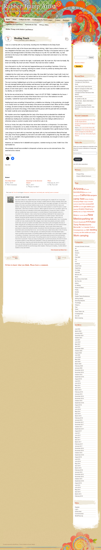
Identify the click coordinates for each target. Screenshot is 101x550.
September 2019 (79, 376)
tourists (87, 227)
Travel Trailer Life (79, 311)
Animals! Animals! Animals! (82, 246)
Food (76, 255)
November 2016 (79, 450)
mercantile (90, 211)
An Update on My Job (81, 98)
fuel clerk (81, 206)
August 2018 (78, 405)
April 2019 (77, 387)
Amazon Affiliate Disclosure (83, 176)
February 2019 (79, 392)
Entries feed (78, 511)
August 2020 (78, 353)
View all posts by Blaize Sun (59, 250)
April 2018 (77, 413)
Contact (57, 20)
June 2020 (78, 357)
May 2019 (77, 385)
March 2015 (78, 494)
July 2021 (77, 340)
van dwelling (91, 229)
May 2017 (77, 437)
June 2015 (78, 487)
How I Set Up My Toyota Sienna (83, 86)
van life (81, 232)
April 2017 (77, 439)
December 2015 (79, 474)
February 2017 (79, 444)
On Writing (78, 285)
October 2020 (78, 350)
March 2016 (78, 468)
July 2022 (77, 329)
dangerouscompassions (81, 120)
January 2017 (78, 446)
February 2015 (79, 496)
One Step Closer (10, 181)
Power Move (78, 103)
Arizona (78, 188)
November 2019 (79, 372)
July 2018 (77, 407)
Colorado (90, 201)
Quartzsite (82, 222)
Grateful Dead (84, 209)
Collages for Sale (24, 19)
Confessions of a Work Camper (42, 20)
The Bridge (78, 303)
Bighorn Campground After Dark (83, 88)
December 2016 (79, 448)
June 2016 (78, 461)
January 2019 (78, 394)
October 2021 (78, 337)
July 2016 (77, 459)
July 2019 (77, 381)
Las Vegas (84, 211)
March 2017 (78, 442)
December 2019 (79, 370)
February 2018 (79, 418)
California (85, 195)
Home (8, 19)
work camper (92, 232)
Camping (76, 201)
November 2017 (79, 424)
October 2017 (78, 426)
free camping (86, 204)
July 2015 (77, 485)
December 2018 (79, 396)
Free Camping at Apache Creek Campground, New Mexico (83, 81)
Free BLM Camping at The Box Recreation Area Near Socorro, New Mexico (84, 106)
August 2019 (78, 379)
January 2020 (78, 368)
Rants (76, 294)
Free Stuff (77, 257)
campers (93, 195)
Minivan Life (78, 274)
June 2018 (78, 409)
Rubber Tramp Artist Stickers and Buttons (19, 29)
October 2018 (78, 400)
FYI (76, 261)
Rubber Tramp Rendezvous (84, 223)
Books (76, 250)
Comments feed (79, 513)
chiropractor (26, 192)
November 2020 (79, 348)
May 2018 (77, 411)
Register (77, 507)
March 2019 (78, 390)
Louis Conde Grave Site (88, 127)
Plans (49, 181)
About (14, 19)
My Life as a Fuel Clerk (81, 279)
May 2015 (77, 489)
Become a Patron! (80, 62)
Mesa (75, 215)
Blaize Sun (32, 40)
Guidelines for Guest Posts (14, 24)
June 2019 (78, 383)
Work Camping (79, 318)
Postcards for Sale (31, 24)
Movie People (78, 96)
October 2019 (78, 374)
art (85, 189)
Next (59, 257)
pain (43, 192)
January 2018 (78, 420)
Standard (66, 38)
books (87, 189)
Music (76, 276)
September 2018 (79, 403)
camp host (78, 198)
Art (75, 248)
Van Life (77, 316)
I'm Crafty (77, 270)
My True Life (15, 192)
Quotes (77, 292)
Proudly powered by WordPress (10, 544)
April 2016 (77, 465)
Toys (76, 307)
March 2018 (78, 416)
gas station (87, 206)
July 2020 (77, 355)
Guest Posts (78, 266)
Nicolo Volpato (31, 544)
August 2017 (78, 431)
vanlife (86, 232)
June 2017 (78, 435)
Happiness (78, 268)
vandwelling (76, 232)
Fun (76, 259)
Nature (77, 283)
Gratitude (77, 263)
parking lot (87, 218)
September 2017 (79, 429)
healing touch (33, 192)
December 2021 (79, 335)
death (80, 204)
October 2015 (78, 478)
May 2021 (77, 344)
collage (81, 201)
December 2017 (79, 422)
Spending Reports (80, 300)
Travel (76, 309)
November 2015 (79, 476)
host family (39, 192)
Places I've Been (79, 287)
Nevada (85, 215)
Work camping (80, 235)
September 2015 (79, 481)
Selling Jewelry (79, 298)
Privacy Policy (44, 25)
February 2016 (79, 470)
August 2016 (78, 457)
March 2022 (78, 331)
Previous (15, 257)
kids (79, 211)
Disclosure (66, 20)
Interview (77, 272)
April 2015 (77, 491)
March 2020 (78, 363)
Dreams (77, 253)
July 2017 (77, 433)
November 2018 (79, 398)
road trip (47, 192)
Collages (86, 201)
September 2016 (79, 455)
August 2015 (78, 483)
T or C (82, 227)
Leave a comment (54, 192)
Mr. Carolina (80, 215)
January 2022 (78, 333)
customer (76, 204)
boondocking (78, 192)
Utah (85, 230)
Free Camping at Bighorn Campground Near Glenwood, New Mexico (84, 92)
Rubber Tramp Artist (29, 5)
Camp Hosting (89, 199)
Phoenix (76, 222)
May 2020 (77, 359)
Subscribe (78, 159)
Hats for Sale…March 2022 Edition (84, 101)
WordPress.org (79, 516)
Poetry (76, 289)
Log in (76, 509)
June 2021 (78, 342)
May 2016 (77, 463)
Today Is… (78, 305)
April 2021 (77, 346)
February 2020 (79, 366)
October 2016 (78, 452)
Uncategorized (79, 313)
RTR (87, 221)
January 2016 (78, 472)
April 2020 (77, 361)
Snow (76, 84)
